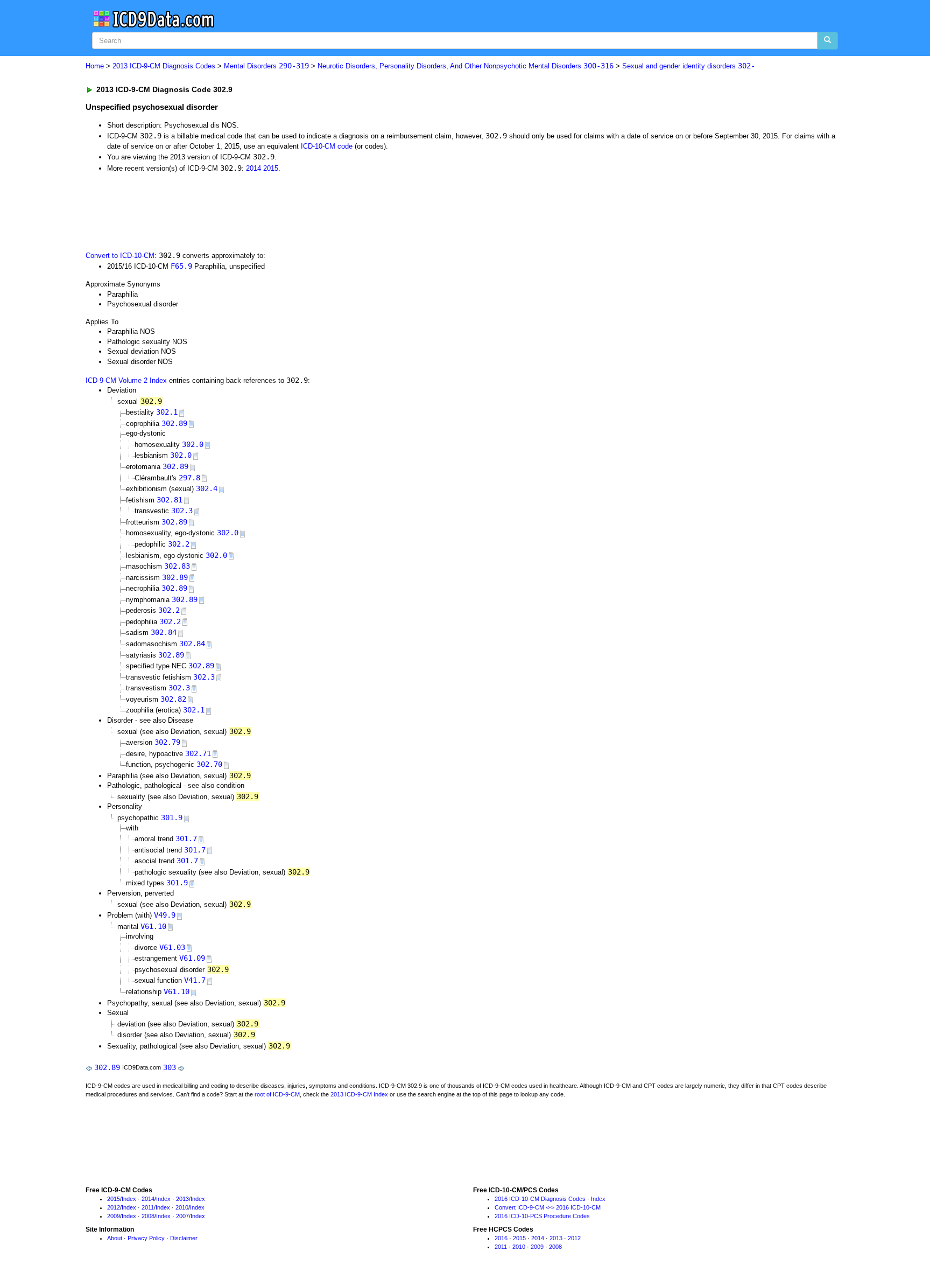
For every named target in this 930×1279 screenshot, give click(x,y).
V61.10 (153, 926)
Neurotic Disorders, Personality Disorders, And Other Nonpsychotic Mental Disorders (466, 66)
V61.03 (172, 947)
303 (169, 1067)
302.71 (198, 753)
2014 (253, 168)
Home (95, 66)
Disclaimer (184, 1238)
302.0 (192, 444)
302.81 (169, 499)
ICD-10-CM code (327, 146)
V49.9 (164, 915)
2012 (113, 1207)
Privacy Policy (146, 1238)
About (114, 1238)
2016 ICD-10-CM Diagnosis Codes (540, 1199)
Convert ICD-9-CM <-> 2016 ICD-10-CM (548, 1207)
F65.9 (181, 266)
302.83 (177, 566)
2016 (501, 1238)
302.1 (167, 412)
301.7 (186, 838)
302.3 (182, 510)
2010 (181, 1207)
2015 (270, 168)
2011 (148, 1207)
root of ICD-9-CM (277, 1094)
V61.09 (192, 958)
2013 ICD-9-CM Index (359, 1094)
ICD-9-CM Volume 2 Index (126, 380)
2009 (113, 1216)
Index (129, 1199)
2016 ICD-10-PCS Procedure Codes (542, 1216)
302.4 (206, 488)
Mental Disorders (266, 66)
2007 (182, 1216)
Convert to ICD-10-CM (120, 255)
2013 (182, 1199)
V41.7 (195, 980)
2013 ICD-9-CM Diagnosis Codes (163, 66)
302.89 (174, 423)
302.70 (209, 764)
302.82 (173, 699)
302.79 (167, 742)
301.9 (171, 817)
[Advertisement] (278, 210)
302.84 (164, 632)
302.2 (178, 544)
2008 (148, 1216)
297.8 (189, 477)
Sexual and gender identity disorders (688, 66)
